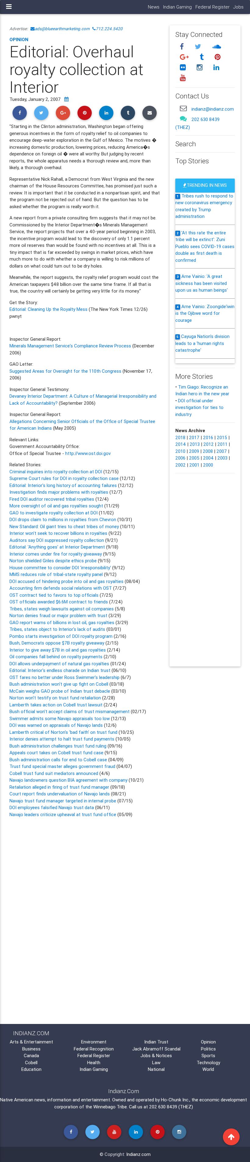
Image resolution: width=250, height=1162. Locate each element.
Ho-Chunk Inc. (175, 1100)
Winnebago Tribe (110, 1107)
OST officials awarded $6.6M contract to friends (59, 602)
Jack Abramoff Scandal (156, 1049)
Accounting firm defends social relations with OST (61, 588)
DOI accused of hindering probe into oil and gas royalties (66, 581)
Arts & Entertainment (31, 1042)
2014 (180, 444)
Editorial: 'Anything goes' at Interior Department (57, 547)
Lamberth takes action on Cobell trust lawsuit (56, 705)
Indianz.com (138, 1154)
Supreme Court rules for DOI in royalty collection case (64, 478)
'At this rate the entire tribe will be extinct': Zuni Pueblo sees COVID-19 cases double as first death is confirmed (204, 246)
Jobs (238, 7)
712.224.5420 (109, 28)
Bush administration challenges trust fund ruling (57, 746)
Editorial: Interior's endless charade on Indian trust (59, 670)
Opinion (18, 39)
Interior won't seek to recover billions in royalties (59, 533)
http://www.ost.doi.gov (88, 453)
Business (31, 1049)
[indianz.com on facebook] (182, 46)
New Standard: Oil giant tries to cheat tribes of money (64, 526)
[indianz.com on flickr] (183, 67)
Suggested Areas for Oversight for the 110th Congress (66, 371)
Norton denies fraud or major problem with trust (59, 615)
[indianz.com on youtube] (182, 77)
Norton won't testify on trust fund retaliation (55, 698)
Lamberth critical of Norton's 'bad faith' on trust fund (63, 732)
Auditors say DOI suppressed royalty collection (57, 540)
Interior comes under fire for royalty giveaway (56, 554)
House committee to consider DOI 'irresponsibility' (60, 567)
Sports (208, 1055)
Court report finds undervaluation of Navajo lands (59, 794)
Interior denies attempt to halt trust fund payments (61, 739)
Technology (208, 1062)
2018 (180, 437)
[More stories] (66, 99)
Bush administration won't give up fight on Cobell (58, 684)
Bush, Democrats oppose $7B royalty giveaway (57, 643)
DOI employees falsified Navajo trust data (51, 807)
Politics (208, 1049)
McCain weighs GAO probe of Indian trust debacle (59, 691)
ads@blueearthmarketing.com (62, 28)
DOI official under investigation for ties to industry (199, 407)
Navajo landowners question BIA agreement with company (68, 780)
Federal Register (212, 7)
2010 (180, 451)
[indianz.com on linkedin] (216, 67)
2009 (194, 451)
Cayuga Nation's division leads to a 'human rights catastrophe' (202, 343)
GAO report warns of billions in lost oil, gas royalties (62, 622)
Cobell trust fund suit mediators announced (54, 773)
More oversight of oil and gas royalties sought (56, 506)
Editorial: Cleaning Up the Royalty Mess (49, 309)
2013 (195, 444)
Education (31, 1069)
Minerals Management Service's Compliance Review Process (70, 346)
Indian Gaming (177, 7)
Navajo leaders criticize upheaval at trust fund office (62, 814)
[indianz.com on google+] (185, 57)
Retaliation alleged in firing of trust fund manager (59, 787)
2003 (222, 458)
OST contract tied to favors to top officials (54, 595)
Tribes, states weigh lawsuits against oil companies (62, 609)
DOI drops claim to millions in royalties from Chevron (63, 519)
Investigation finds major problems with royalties (59, 492)
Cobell (31, 1062)
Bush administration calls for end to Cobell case (58, 759)
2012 (208, 444)
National (156, 1069)
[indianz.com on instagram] (200, 67)
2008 (208, 451)
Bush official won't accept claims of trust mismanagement (69, 711)
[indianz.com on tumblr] (202, 57)
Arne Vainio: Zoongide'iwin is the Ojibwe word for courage (204, 313)
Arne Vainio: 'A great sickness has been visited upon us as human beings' (201, 283)
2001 (194, 465)
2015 (222, 437)
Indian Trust (156, 1042)
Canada (31, 1055)
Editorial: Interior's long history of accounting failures (63, 485)
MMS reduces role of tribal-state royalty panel (56, 574)
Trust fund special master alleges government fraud (62, 766)
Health (93, 1062)
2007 (221, 451)
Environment (93, 1042)
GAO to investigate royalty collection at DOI (53, 513)
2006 (180, 458)
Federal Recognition (94, 1049)
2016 (208, 437)
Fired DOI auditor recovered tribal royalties (52, 499)
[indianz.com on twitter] (198, 46)
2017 (194, 437)
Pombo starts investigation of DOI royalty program (61, 636)
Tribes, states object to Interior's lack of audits (57, 629)
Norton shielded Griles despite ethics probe (53, 560)
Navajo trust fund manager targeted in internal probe (62, 801)
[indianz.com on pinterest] (217, 57)
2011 (222, 444)
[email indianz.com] (183, 108)
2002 (180, 465)
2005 (194, 458)
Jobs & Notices (156, 1055)
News (153, 7)
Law (156, 1062)
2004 (208, 458)
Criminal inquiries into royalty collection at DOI (56, 471)
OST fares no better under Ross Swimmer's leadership (65, 677)
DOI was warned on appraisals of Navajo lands (56, 725)
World (208, 1069)
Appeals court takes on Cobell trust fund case (57, 752)
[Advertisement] (84, 870)
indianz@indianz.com (212, 109)
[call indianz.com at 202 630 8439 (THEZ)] (183, 118)
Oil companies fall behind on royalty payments (56, 656)
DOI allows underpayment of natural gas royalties (59, 663)
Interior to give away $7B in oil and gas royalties (58, 650)
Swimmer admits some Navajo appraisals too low (59, 718)
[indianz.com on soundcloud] (216, 46)
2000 (208, 465)
